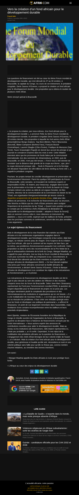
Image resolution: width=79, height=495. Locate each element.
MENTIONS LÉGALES (45, 488)
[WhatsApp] (42, 371)
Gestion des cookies (47, 490)
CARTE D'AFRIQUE (35, 486)
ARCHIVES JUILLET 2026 (34, 490)
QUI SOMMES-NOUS (33, 488)
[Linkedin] (46, 371)
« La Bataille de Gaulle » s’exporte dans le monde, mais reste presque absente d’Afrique (46, 415)
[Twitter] (37, 371)
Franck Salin (11, 16)
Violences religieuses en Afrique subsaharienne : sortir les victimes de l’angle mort (45, 429)
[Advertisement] (39, 70)
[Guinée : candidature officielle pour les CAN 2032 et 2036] (14, 446)
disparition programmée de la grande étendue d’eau (29, 198)
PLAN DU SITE (45, 486)
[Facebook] (32, 371)
